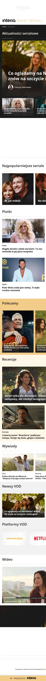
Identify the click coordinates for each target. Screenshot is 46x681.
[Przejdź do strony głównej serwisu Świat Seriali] (29, 20)
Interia (4, 26)
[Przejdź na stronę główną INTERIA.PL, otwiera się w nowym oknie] (9, 20)
